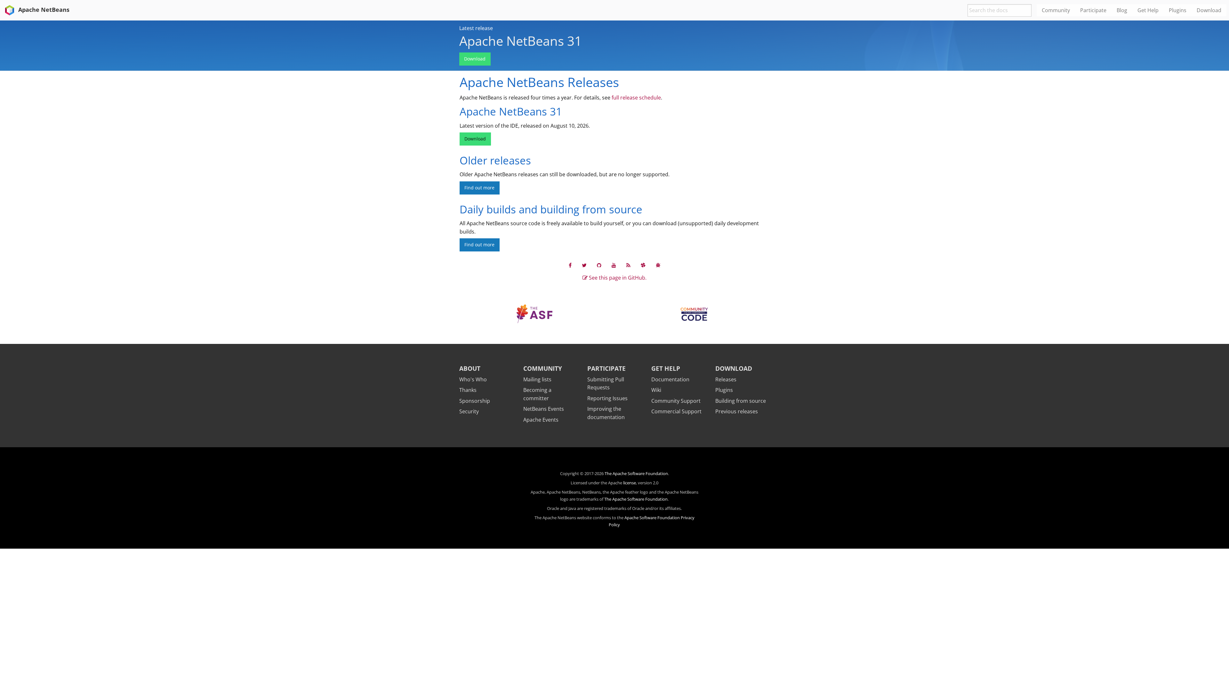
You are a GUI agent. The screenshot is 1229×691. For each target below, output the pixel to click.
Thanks (468, 389)
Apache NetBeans (43, 9)
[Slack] (643, 265)
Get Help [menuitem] (1148, 10)
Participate (606, 368)
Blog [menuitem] (1122, 10)
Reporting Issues (607, 398)
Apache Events (540, 419)
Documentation (670, 379)
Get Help (665, 368)
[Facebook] (570, 265)
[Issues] (658, 265)
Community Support (676, 400)
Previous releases (736, 411)
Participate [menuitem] (1093, 10)
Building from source (740, 400)
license (629, 483)
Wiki (656, 389)
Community (542, 368)
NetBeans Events (543, 408)
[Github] (599, 265)
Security (469, 411)
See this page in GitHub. (617, 277)
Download (475, 59)
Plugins (724, 389)
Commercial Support (676, 411)
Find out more (479, 188)
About (469, 368)
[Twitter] (584, 265)
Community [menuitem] (1056, 10)
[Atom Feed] (628, 265)
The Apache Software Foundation (636, 473)
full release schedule (636, 97)
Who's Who (473, 379)
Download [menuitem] (1209, 10)
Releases (725, 379)
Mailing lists (537, 379)
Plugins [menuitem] (1177, 10)
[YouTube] (613, 265)
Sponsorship (474, 400)
